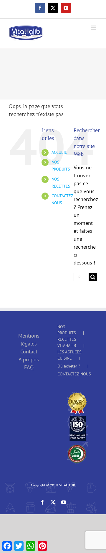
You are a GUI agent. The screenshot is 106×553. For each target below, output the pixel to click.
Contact (28, 351)
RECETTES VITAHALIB (66, 342)
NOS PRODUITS (66, 329)
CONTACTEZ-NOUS (74, 374)
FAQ (29, 367)
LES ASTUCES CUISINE (69, 355)
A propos (29, 359)
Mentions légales (28, 339)
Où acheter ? (68, 366)
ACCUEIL (59, 152)
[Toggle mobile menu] (94, 28)
